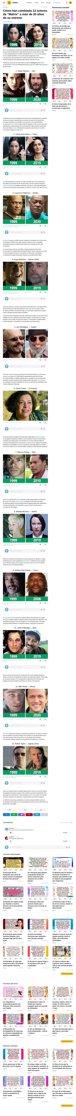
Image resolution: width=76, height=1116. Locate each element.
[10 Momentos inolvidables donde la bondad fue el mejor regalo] (13, 1081)
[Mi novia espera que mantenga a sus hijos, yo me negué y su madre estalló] (62, 43)
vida (13, 64)
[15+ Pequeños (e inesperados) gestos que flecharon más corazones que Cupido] (13, 992)
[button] (10, 809)
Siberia (15, 128)
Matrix (4, 50)
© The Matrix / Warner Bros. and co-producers (12, 103)
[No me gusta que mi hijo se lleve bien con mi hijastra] (13, 1054)
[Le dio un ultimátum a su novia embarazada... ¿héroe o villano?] (38, 1019)
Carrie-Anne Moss (8, 185)
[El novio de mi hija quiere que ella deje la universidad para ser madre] (62, 1081)
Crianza (54, 59)
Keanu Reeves (34, 53)
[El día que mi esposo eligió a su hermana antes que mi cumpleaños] (38, 951)
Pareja (29, 883)
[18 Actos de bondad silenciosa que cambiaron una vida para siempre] (38, 924)
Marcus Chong (19, 501)
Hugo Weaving (32, 308)
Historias (54, 34)
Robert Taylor (32, 795)
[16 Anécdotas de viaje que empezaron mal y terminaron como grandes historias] (13, 951)
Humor (4, 968)
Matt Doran (6, 733)
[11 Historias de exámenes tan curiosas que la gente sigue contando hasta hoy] (62, 69)
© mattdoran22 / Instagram (27, 719)
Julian (16, 679)
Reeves (12, 124)
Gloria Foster (39, 437)
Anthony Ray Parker (8, 617)
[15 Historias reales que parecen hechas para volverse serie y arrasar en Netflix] (38, 892)
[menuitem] (29, 2)
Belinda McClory (26, 560)
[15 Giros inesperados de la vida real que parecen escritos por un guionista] (62, 94)
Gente (53, 85)
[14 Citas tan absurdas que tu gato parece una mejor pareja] (62, 1019)
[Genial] (12, 3)
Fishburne (5, 240)
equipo (18, 499)
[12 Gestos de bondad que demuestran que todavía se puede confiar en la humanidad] (62, 16)
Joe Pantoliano (42, 380)
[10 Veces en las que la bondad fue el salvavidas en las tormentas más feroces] (62, 1054)
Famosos (5, 7)
